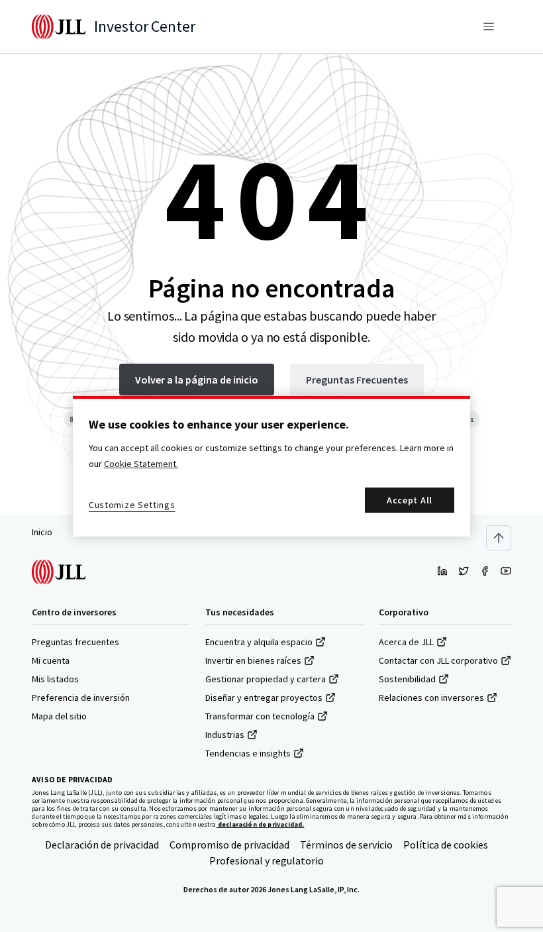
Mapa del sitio (59, 716)
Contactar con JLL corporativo (438, 660)
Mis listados (55, 679)
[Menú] (488, 26)
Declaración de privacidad (102, 844)
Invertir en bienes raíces (253, 660)
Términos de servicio (346, 844)
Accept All (409, 500)
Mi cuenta (51, 660)
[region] (271, 466)
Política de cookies (445, 844)
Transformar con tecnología (260, 716)
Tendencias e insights (248, 753)
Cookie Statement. (141, 464)
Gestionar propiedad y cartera (265, 679)
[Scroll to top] (498, 537)
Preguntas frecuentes (75, 642)
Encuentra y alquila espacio (259, 642)
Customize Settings (132, 505)
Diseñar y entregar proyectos (263, 697)
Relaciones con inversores (431, 697)
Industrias (224, 735)
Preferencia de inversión (81, 697)
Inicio (42, 532)
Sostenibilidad (407, 679)
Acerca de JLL (406, 642)
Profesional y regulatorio (266, 860)
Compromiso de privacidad (229, 844)
